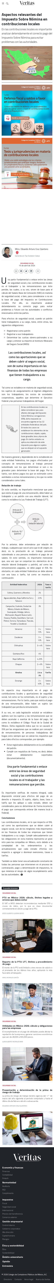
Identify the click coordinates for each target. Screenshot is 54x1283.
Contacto (18, 1279)
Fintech (5, 1178)
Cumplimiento (8, 1193)
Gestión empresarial (12, 1221)
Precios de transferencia (12, 1213)
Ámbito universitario (12, 1257)
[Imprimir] (38, 271)
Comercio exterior (9, 1217)
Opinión (6, 1261)
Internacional (7, 1210)
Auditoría (6, 1186)
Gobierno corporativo (11, 1228)
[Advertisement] (27, 216)
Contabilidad (7, 1174)
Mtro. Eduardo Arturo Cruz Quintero (31, 249)
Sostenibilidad (8, 1252)
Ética (4, 1249)
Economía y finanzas (12, 1167)
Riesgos (5, 1239)
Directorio (8, 1279)
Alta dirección (7, 1232)
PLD (4, 1189)
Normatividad (9, 1182)
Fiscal (4, 1203)
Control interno (8, 1225)
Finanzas (6, 1171)
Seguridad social (9, 1206)
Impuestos (7, 1199)
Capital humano (8, 1235)
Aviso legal (28, 1279)
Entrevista (7, 1266)
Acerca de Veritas (43, 1279)
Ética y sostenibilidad (13, 1245)
